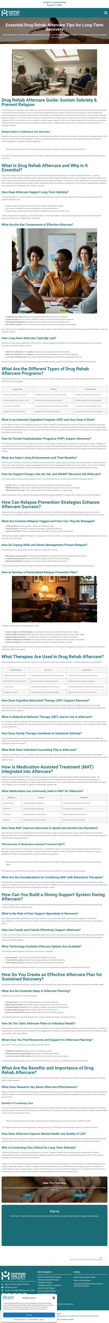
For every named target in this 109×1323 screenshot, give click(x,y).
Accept (29, 1315)
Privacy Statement (32, 1319)
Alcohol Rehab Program (46, 1288)
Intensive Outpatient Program (49, 1280)
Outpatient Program (45, 1282)
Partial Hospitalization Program (49, 1277)
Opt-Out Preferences (20, 1319)
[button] (54, 1298)
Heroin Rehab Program (46, 1294)
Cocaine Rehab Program (47, 1291)
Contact (41, 1319)
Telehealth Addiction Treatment (49, 1285)
